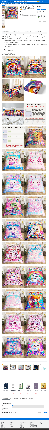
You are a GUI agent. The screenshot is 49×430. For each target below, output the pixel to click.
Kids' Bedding (10, 4)
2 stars (10, 407)
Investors (2, 425)
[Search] (38, 1)
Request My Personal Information (33, 425)
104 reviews (24, 9)
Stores (11, 423)
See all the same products (44, 395)
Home (2, 4)
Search (45, 412)
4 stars (10, 405)
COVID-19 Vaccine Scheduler (23, 422)
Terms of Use (31, 422)
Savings (8, 3)
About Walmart (2, 422)
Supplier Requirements (3, 427)
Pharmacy (21, 3)
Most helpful (14, 412)
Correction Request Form (6, 399)
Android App (41, 423)
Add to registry (44, 21)
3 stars (10, 406)
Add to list (40, 21)
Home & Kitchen (5, 4)
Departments (3, 3)
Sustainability (2, 426)
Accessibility (21, 425)
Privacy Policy (31, 423)
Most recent (6, 412)
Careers (23, 3)
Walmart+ (11, 425)
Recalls (21, 424)
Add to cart (41, 9)
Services (6, 3)
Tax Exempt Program (22, 427)
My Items (26, 3)
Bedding (8, 4)
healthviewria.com (26, 14)
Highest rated (10, 412)
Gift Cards (11, 426)
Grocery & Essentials (12, 3)
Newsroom (2, 424)
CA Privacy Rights (32, 424)
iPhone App (41, 422)
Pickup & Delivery (17, 3)
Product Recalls (21, 426)
